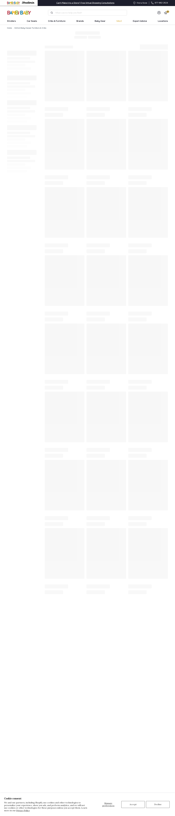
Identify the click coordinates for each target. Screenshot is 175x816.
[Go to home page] (19, 12)
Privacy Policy (23, 810)
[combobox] (88, 12)
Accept (133, 804)
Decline (158, 804)
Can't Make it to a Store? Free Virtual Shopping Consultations (85, 3)
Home (9, 28)
